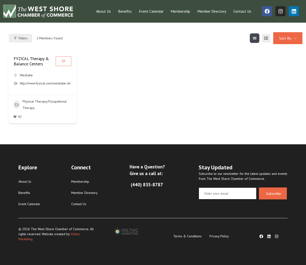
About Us (103, 11)
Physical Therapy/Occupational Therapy (44, 104)
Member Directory (211, 11)
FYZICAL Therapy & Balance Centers (31, 61)
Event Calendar (151, 11)
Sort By (285, 38)
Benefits (125, 11)
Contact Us (242, 11)
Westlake (26, 75)
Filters (23, 38)
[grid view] (254, 38)
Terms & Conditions (187, 236)
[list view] (266, 38)
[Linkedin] (294, 11)
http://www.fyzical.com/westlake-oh (45, 83)
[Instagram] (280, 11)
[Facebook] (267, 11)
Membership (180, 11)
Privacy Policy (219, 236)
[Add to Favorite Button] (63, 61)
